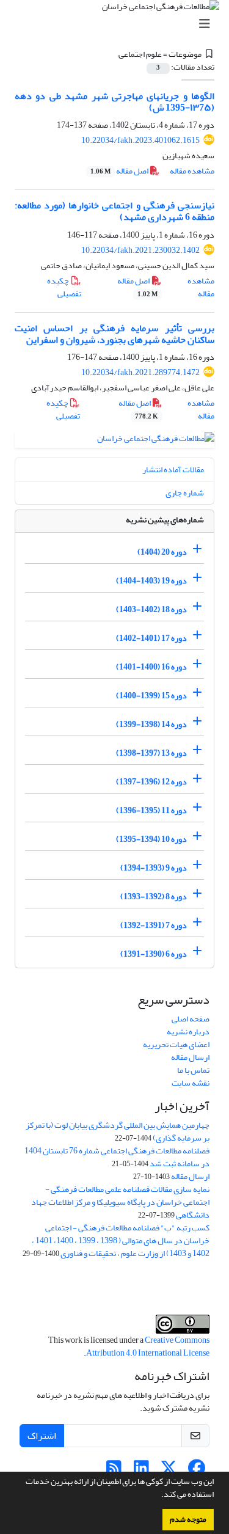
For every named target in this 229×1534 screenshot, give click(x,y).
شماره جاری (184, 492)
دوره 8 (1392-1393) (153, 896)
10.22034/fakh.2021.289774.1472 (140, 372)
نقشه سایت (190, 1083)
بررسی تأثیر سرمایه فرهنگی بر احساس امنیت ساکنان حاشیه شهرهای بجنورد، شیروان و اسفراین (114, 334)
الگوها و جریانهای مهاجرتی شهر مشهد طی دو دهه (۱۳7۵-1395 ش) (114, 102)
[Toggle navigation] (118, 24)
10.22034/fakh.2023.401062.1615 (140, 140)
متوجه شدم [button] (188, 1519)
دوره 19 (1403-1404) (151, 580)
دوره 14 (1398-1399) (151, 724)
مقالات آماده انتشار (173, 469)
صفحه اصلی (190, 1018)
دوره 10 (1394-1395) (151, 839)
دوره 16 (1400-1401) (151, 667)
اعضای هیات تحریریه (176, 1044)
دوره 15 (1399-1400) (151, 695)
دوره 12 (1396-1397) (151, 781)
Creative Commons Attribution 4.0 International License (147, 1346)
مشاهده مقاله (192, 171)
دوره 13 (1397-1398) (151, 753)
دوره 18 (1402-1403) (151, 609)
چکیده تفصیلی (64, 287)
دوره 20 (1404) (162, 552)
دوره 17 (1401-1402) (151, 638)
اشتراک (41, 1435)
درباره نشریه (188, 1031)
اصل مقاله (120, 171)
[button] (158, 1495)
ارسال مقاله (190, 1057)
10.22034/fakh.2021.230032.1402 (140, 250)
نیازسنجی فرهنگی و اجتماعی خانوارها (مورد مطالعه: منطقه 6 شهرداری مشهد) (114, 211)
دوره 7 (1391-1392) (153, 925)
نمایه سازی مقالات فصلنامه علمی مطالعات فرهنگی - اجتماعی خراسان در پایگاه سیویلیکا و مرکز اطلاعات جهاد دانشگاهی (120, 1202)
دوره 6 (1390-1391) (153, 954)
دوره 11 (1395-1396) (151, 810)
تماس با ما (193, 1070)
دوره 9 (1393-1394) (153, 868)
